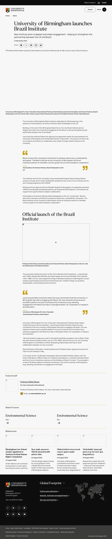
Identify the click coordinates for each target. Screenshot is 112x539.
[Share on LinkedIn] (31, 45)
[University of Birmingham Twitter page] (19, 508)
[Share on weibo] (41, 45)
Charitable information (53, 532)
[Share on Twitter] (26, 45)
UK (99, 2)
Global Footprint (51, 483)
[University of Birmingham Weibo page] (13, 514)
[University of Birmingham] (15, 9)
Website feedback (11, 536)
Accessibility (27, 528)
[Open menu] (104, 9)
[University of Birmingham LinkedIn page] (13, 508)
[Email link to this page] (36, 45)
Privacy (8, 528)
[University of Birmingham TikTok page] (8, 514)
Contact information (22, 536)
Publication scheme (11, 532)
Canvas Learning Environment (67, 528)
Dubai (104, 2)
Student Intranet (53, 528)
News (15, 16)
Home (8, 16)
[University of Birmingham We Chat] (19, 514)
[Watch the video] (56, 242)
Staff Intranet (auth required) (40, 528)
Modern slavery (18, 528)
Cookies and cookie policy (67, 532)
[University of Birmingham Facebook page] (24, 508)
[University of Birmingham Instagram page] (8, 508)
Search (90, 10)
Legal (11, 528)
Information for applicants (24, 532)
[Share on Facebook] (21, 45)
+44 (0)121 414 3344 (15, 500)
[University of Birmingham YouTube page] (24, 514)
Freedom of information (39, 532)
